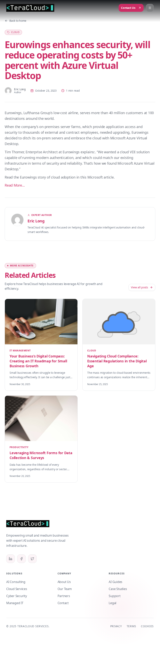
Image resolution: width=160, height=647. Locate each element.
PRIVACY (116, 626)
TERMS (131, 626)
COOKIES (147, 626)
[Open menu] (150, 8)
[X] (32, 558)
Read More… (15, 185)
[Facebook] (21, 558)
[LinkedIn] (10, 558)
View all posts (139, 287)
